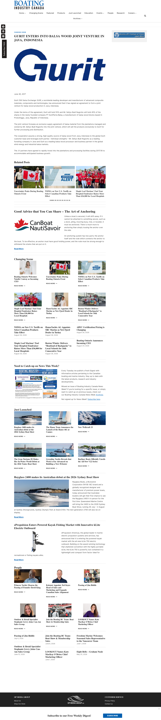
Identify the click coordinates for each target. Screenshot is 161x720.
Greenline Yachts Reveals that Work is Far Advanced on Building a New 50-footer (58, 461)
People (110, 13)
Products (61, 13)
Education (89, 13)
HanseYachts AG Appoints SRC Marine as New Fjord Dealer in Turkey (59, 311)
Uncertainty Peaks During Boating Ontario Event (28, 192)
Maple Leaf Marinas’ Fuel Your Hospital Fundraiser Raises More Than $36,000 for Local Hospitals (90, 193)
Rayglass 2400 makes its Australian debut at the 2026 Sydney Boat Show (24, 429)
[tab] (50, 200)
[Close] (159, 708)
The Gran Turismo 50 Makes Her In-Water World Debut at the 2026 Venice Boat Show (26, 461)
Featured (50, 13)
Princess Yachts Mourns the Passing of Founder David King (27, 586)
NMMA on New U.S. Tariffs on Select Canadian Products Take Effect (58, 193)
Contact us (109, 704)
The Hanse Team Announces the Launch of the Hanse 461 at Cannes (59, 429)
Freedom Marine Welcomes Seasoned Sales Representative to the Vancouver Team (91, 638)
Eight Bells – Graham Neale (90, 651)
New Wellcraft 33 (85, 427)
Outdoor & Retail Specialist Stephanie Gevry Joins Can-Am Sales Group (27, 622)
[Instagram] (3, 36)
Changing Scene (36, 13)
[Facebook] (3, 26)
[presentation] (29, 177)
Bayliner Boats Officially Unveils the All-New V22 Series (91, 460)
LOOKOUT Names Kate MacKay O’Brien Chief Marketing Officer (88, 622)
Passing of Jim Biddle (87, 585)
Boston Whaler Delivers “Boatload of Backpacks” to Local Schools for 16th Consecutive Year (90, 312)
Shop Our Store (19, 704)
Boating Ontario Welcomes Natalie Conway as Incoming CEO (26, 279)
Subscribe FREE (4, 49)
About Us (17, 701)
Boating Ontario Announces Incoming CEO (90, 341)
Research (121, 13)
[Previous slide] (17, 182)
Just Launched (75, 13)
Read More (19, 249)
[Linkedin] (3, 31)
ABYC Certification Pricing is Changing (90, 328)
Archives (99, 395)
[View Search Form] (145, 16)
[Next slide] (102, 182)
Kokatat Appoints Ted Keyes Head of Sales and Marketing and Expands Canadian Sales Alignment (58, 589)
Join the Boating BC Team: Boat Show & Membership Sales (60, 620)
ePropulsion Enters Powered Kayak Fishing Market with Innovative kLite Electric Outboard (57, 526)
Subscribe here (94, 399)
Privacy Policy (110, 701)
